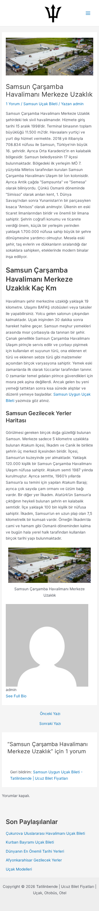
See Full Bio (16, 696)
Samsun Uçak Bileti (40, 104)
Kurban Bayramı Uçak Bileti (30, 842)
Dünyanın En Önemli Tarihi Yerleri (35, 851)
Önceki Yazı (50, 714)
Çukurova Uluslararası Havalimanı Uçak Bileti (45, 833)
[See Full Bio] (29, 696)
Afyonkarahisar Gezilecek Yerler (34, 860)
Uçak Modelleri (19, 869)
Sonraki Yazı (50, 724)
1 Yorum (13, 104)
